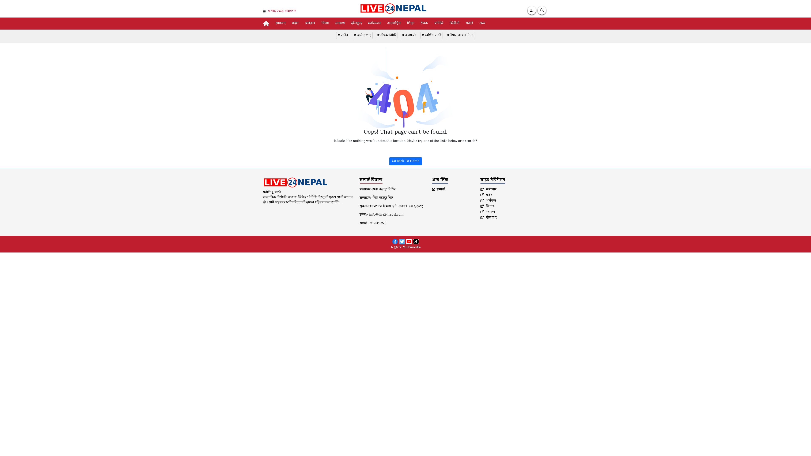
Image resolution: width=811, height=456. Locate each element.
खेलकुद (356, 23)
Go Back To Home (405, 161)
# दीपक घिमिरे (386, 35)
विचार (325, 23)
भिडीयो (455, 23)
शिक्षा (410, 23)
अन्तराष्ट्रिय (394, 23)
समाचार (281, 23)
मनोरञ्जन (374, 23)
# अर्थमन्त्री (409, 35)
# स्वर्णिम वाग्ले (431, 35)
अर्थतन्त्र (310, 23)
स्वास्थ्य (340, 23)
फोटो (469, 23)
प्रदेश (295, 23)
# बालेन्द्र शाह (362, 35)
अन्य (482, 23)
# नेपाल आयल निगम (460, 35)
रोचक (424, 23)
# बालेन (342, 35)
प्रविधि (438, 23)
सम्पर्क (441, 189)
